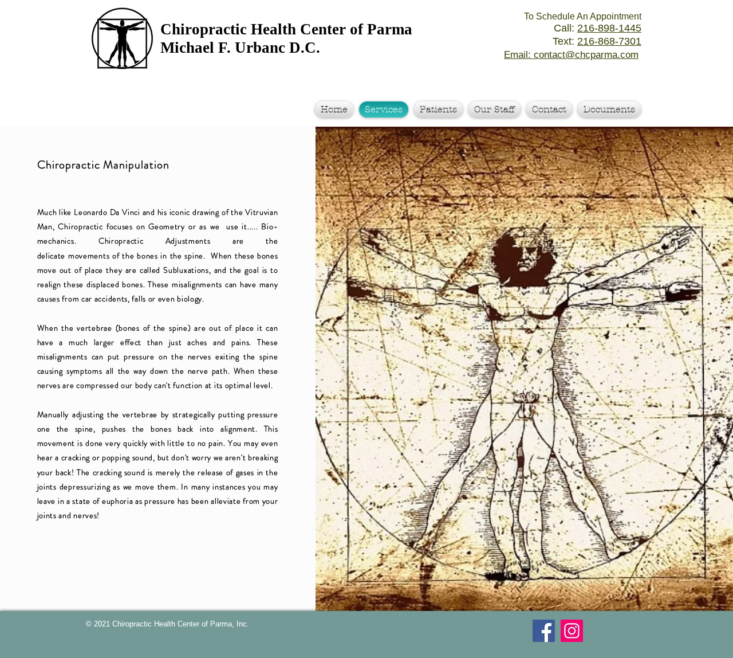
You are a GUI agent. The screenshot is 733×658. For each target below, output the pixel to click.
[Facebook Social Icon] (544, 631)
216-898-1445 (609, 28)
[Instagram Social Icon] (572, 631)
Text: (597, 41)
